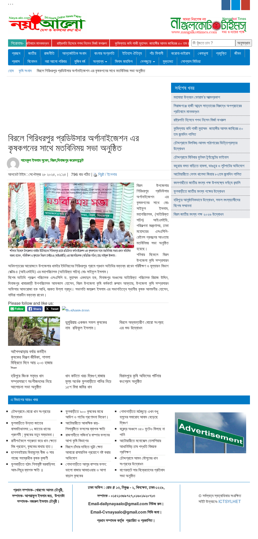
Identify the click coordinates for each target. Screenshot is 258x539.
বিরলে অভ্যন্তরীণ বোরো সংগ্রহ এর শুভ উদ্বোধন (141, 324)
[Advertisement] (103, 105)
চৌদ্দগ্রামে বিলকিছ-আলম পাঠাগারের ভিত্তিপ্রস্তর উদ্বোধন (205, 145)
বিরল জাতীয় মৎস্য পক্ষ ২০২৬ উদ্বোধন (199, 214)
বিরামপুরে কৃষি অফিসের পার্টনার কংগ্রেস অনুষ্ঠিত (140, 378)
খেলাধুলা (203, 53)
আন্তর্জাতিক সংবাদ (74, 53)
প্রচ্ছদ (16, 53)
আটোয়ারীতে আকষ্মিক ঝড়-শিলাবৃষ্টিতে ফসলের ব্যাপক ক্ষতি (85, 426)
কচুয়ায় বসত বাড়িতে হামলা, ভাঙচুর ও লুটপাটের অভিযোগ (209, 165)
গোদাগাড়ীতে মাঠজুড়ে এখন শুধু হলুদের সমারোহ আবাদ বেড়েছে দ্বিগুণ (139, 417)
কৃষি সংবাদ (26, 70)
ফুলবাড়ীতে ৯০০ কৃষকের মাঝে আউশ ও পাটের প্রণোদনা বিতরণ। (87, 414)
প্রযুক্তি (221, 53)
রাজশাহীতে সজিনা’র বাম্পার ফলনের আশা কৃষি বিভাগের (88, 437)
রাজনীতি (49, 53)
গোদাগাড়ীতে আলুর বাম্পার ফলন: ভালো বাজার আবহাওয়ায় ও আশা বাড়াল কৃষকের (86, 469)
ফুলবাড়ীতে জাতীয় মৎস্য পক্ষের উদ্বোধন (199, 191)
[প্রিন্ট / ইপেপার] (95, 174)
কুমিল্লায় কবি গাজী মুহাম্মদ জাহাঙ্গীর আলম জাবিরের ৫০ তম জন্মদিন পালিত (149, 43)
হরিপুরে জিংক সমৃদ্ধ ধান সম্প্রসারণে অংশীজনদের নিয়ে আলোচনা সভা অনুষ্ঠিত (31, 381)
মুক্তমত (168, 61)
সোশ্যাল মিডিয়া (191, 61)
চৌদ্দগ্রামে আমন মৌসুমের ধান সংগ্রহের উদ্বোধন (139, 461)
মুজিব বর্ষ (79, 61)
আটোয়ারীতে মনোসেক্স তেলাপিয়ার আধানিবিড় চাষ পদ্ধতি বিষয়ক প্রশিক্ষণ (140, 446)
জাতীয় (32, 53)
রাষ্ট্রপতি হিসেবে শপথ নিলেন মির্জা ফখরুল (71, 43)
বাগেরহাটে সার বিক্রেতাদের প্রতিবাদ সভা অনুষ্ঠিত (142, 472)
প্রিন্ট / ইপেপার (107, 174)
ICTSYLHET (229, 501)
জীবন (237, 53)
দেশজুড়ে (146, 61)
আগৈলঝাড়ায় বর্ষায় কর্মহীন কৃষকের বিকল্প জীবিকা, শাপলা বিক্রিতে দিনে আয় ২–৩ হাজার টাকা (31, 360)
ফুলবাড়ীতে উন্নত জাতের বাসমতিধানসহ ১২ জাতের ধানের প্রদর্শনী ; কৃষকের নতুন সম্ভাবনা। (32, 428)
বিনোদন (32, 61)
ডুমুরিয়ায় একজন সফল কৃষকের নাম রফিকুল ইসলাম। (86, 324)
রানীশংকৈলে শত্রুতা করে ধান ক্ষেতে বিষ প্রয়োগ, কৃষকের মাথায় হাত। (33, 443)
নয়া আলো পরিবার (56, 61)
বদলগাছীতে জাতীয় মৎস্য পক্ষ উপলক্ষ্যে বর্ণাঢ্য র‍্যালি (207, 182)
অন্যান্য (99, 61)
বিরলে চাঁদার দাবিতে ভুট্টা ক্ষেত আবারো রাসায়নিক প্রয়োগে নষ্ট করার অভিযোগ (88, 452)
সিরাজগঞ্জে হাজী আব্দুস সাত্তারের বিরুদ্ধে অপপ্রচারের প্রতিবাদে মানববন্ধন (208, 108)
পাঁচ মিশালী (156, 53)
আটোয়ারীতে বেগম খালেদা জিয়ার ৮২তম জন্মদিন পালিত (207, 174)
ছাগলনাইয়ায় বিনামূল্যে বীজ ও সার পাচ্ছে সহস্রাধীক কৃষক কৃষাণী (32, 455)
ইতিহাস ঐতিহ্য (132, 53)
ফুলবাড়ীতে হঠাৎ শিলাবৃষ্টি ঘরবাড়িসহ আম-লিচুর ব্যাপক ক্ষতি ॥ (33, 467)
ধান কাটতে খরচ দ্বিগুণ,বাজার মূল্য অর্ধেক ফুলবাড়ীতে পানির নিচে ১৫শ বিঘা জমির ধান (88, 381)
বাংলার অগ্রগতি (104, 53)
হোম (11, 70)
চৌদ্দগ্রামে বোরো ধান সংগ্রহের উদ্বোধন (30, 414)
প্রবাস (16, 61)
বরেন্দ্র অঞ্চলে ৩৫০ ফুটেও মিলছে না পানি (142, 431)
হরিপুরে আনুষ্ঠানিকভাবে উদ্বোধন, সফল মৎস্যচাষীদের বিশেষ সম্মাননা (207, 202)
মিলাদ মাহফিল (124, 61)
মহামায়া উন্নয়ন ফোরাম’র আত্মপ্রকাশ (197, 97)
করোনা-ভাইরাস (180, 53)
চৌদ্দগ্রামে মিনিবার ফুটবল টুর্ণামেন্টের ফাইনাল (201, 157)
